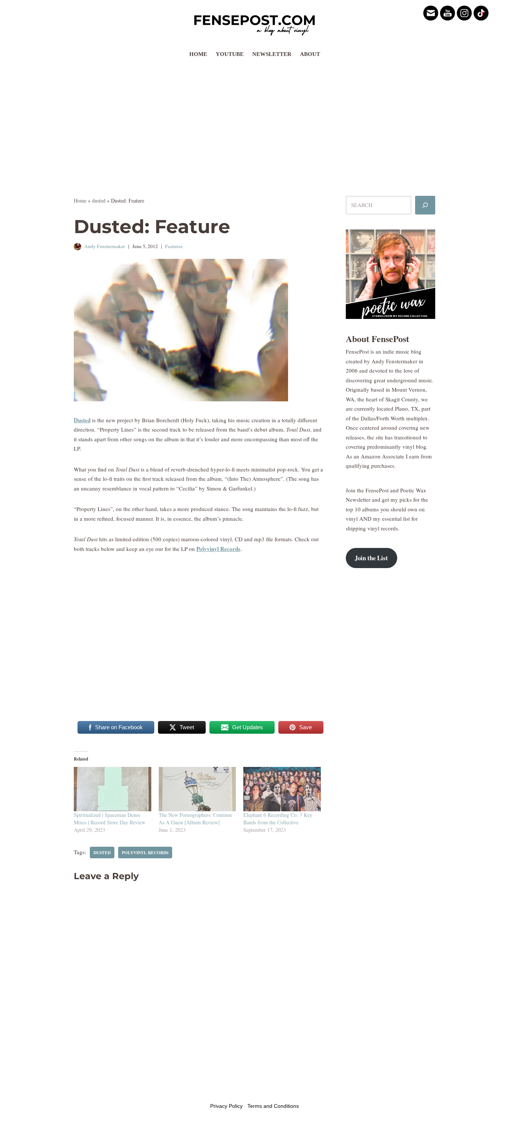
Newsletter (271, 54)
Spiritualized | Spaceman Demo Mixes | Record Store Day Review (109, 818)
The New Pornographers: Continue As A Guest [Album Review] (195, 818)
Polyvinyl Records (218, 549)
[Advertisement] (254, 117)
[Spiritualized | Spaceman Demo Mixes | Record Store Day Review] (112, 789)
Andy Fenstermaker (104, 246)
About (310, 54)
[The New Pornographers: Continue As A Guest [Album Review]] (197, 789)
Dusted (82, 420)
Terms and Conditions (273, 1106)
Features (174, 246)
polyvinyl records (145, 852)
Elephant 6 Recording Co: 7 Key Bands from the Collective (277, 818)
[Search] (425, 205)
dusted (98, 200)
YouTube (230, 54)
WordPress (130, 1091)
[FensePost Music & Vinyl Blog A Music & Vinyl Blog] (254, 23)
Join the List (371, 557)
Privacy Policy (226, 1106)
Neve (80, 1091)
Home (198, 54)
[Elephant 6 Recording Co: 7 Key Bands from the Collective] (282, 789)
